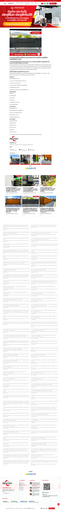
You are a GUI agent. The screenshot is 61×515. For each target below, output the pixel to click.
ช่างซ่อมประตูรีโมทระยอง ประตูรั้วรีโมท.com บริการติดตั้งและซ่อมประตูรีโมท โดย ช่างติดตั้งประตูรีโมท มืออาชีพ (44, 275)
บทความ (27, 4)
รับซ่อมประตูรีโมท (21, 134)
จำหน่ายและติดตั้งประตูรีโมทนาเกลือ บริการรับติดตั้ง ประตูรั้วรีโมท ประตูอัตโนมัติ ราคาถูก (43, 287)
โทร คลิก (13, 149)
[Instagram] (35, 168)
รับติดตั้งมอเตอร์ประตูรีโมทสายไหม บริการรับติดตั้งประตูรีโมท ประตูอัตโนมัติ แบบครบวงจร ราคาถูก (42, 455)
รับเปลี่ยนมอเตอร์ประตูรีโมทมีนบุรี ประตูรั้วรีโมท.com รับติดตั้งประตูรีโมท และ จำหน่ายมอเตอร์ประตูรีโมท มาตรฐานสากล (47, 210)
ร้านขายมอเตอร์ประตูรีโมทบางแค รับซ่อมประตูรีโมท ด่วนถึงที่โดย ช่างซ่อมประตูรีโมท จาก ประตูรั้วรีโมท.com (43, 335)
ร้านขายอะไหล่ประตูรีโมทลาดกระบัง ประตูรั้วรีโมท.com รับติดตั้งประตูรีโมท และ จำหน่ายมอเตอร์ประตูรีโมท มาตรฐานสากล (30, 210)
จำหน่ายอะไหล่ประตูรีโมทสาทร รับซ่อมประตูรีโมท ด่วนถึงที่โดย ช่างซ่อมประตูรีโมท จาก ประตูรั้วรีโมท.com (16, 366)
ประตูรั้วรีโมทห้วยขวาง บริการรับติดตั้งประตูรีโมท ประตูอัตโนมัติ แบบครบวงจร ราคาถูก (16, 437)
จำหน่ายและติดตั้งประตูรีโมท (14, 134)
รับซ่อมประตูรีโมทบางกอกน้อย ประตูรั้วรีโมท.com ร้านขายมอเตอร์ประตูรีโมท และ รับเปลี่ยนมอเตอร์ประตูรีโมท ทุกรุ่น (16, 420)
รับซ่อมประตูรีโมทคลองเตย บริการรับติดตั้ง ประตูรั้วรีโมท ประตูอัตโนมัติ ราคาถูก (16, 408)
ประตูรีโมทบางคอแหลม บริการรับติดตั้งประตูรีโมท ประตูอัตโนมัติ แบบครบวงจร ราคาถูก (15, 443)
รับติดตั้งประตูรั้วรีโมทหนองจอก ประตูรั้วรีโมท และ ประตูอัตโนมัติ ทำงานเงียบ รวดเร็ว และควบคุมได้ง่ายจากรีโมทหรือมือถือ (44, 443)
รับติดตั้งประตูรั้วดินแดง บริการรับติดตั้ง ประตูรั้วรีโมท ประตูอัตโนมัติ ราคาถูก (44, 244)
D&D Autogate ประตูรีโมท (35, 502)
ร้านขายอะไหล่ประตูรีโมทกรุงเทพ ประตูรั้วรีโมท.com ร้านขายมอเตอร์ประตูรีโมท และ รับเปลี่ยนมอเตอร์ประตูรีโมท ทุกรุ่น (44, 330)
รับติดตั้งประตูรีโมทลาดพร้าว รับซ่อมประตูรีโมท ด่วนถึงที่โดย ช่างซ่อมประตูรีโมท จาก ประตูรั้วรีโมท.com (44, 317)
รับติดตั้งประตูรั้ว (26, 134)
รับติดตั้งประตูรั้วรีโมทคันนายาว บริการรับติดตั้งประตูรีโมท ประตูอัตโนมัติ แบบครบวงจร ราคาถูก (44, 256)
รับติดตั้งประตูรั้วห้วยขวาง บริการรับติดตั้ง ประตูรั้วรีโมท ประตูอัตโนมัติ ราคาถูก (44, 366)
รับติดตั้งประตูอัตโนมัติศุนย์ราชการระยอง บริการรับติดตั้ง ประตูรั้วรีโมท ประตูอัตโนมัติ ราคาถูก (44, 341)
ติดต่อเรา (48, 0)
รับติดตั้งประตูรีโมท (32, 134)
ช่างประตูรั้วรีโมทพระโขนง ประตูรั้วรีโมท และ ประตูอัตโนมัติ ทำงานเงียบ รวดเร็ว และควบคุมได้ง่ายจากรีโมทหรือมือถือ (16, 269)
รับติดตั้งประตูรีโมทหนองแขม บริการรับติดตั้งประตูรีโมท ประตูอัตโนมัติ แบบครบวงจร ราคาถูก (16, 244)
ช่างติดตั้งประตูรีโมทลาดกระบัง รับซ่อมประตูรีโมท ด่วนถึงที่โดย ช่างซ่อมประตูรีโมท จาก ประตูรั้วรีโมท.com (13, 210)
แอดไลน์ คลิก (22, 149)
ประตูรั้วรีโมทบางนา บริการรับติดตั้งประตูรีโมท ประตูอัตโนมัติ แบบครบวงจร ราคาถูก (16, 390)
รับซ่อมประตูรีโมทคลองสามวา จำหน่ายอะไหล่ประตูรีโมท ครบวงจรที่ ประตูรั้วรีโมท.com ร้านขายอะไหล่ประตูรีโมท (44, 372)
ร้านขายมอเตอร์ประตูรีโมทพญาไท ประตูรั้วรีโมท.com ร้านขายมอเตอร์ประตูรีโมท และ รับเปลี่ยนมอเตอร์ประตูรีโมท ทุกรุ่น (44, 269)
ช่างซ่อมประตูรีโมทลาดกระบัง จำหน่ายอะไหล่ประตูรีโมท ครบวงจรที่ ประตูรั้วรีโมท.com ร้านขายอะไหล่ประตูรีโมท (47, 189)
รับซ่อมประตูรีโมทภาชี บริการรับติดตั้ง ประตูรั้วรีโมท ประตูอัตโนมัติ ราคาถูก (44, 225)
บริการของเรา (22, 2)
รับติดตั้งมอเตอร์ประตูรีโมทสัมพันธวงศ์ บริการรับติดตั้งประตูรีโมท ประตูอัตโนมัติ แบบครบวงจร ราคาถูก (43, 293)
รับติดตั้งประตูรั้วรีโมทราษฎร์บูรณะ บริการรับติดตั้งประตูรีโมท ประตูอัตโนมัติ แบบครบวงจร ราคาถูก (14, 287)
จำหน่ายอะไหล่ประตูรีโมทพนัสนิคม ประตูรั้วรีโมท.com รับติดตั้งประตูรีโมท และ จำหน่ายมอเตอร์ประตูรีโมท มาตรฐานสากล (16, 360)
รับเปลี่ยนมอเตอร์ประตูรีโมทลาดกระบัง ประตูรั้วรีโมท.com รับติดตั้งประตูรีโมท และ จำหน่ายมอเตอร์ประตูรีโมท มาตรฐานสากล (13, 189)
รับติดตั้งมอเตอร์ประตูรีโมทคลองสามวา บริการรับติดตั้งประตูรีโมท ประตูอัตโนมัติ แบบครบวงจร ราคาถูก (43, 299)
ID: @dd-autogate (24, 150)
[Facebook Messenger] (31, 168)
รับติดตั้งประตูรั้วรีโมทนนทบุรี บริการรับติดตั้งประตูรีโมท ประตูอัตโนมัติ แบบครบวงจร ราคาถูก (16, 384)
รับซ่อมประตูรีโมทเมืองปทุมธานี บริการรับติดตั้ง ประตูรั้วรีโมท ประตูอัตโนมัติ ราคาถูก (16, 414)
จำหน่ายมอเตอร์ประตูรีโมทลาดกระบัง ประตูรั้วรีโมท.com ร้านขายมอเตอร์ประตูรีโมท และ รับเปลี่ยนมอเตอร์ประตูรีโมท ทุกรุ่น (30, 189)
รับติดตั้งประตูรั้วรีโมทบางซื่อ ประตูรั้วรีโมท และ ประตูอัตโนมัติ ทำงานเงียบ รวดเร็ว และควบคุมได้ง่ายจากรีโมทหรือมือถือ (15, 354)
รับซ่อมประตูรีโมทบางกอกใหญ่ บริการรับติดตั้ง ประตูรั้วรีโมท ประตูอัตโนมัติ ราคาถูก (44, 250)
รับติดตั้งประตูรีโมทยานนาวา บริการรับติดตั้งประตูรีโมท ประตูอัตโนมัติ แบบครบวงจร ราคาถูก (15, 293)
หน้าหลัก (17, 2)
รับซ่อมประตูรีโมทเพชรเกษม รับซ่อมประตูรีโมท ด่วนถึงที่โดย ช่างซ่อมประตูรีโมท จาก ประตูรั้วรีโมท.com (43, 311)
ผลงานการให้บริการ (27, 2)
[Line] (28, 168)
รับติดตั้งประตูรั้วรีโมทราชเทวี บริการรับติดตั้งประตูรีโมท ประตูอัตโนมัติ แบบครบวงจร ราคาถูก (36, 491)
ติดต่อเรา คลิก (53, 3)
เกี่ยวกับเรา (36, 2)
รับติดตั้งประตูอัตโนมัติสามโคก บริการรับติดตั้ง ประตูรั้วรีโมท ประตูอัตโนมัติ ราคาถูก (36, 487)
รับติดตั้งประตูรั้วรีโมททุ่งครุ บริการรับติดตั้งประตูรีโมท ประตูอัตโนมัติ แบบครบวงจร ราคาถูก (36, 494)
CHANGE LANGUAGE (45, 508)
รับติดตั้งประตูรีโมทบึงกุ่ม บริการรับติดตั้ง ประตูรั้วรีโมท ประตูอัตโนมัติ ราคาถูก (16, 322)
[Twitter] (33, 168)
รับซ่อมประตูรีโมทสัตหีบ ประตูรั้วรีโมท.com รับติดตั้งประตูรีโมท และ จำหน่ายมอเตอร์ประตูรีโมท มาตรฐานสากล (16, 425)
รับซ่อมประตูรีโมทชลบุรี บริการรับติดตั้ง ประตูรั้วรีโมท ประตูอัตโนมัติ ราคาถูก (16, 395)
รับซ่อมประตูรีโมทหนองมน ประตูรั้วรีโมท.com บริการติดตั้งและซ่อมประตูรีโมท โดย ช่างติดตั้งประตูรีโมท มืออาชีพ (44, 378)
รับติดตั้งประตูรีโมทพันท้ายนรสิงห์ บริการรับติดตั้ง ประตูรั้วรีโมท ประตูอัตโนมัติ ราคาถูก (44, 348)
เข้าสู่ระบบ (51, 0)
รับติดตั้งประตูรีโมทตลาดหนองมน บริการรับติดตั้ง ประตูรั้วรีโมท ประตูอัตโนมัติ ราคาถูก (44, 402)
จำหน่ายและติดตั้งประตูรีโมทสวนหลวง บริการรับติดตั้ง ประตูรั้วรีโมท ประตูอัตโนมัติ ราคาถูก (43, 425)
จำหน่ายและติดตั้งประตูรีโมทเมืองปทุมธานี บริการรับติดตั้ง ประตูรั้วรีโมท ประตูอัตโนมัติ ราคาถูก (16, 281)
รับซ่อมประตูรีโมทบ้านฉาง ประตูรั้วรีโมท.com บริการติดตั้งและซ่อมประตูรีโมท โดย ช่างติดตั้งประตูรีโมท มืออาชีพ (16, 330)
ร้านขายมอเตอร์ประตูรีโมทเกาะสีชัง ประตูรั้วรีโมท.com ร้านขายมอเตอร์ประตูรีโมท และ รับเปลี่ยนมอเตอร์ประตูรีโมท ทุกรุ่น (44, 305)
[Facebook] (29, 168)
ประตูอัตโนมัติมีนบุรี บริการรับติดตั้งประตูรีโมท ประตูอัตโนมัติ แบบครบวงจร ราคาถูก (44, 396)
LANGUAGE (55, 0)
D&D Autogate (32, 150)
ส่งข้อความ (33, 501)
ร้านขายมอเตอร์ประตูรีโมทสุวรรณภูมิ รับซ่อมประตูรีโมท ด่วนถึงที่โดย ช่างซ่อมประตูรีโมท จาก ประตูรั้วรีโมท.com (16, 378)
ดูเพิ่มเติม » (7, 194)
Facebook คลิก (32, 149)
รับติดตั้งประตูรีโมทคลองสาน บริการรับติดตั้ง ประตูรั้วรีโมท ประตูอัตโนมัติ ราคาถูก (43, 360)
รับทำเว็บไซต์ (33, 508)
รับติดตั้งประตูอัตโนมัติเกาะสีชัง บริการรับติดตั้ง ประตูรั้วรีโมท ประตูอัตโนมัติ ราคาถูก (16, 317)
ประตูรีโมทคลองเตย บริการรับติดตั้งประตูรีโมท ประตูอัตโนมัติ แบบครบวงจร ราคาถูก (16, 256)
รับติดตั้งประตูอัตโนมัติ (38, 134)
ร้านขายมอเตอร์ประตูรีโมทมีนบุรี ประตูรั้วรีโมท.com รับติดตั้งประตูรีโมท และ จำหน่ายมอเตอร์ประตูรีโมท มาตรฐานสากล (44, 354)
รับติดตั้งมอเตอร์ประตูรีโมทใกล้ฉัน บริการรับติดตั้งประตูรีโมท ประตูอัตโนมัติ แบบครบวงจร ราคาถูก (14, 372)
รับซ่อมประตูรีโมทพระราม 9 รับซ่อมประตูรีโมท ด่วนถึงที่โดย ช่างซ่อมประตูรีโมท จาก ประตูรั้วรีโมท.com (44, 420)
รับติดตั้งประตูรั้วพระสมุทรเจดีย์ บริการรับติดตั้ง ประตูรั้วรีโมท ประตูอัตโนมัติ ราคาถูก (16, 238)
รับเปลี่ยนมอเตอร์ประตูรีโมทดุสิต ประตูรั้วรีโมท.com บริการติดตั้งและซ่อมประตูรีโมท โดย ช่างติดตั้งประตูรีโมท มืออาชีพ (16, 233)
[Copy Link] (26, 168)
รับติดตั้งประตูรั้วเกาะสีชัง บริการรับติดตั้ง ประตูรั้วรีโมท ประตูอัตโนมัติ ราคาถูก (44, 431)
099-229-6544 (14, 150)
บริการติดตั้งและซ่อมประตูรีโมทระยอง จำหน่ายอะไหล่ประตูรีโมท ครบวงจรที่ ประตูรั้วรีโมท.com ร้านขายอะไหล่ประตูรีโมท (43, 437)
